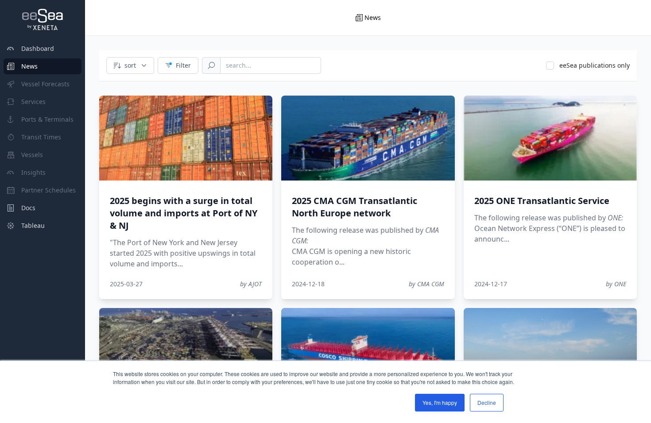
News (29, 66)
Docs (28, 208)
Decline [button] (486, 402)
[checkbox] (550, 65)
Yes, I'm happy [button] (439, 402)
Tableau (33, 225)
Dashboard (37, 48)
